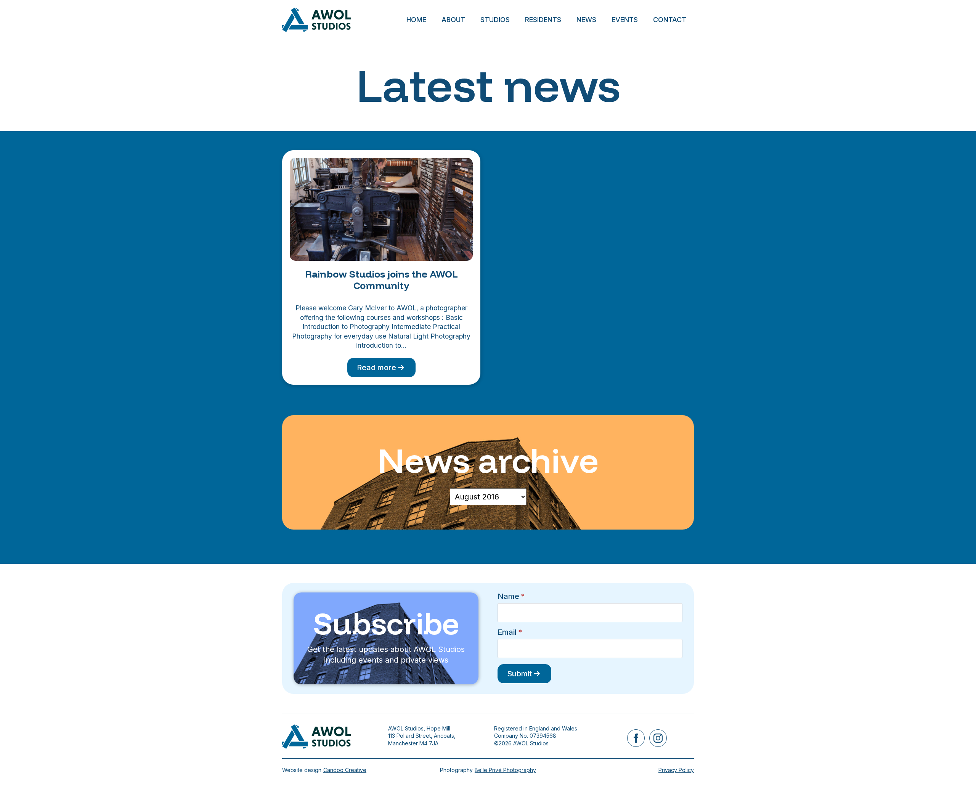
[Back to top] (957, 773)
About (453, 20)
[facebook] (636, 738)
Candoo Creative (344, 770)
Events (625, 20)
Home (416, 20)
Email (510, 632)
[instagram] (658, 738)
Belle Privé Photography (505, 770)
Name (511, 596)
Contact (669, 20)
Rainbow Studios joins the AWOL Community (381, 279)
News (586, 20)
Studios (495, 20)
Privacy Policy (676, 770)
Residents (543, 20)
